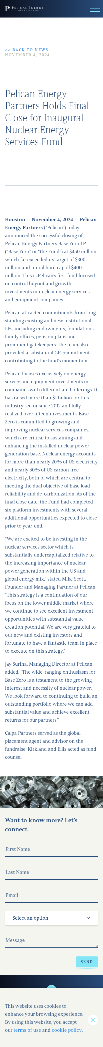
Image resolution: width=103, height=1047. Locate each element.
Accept (93, 1020)
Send (87, 961)
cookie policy (67, 1030)
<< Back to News (26, 50)
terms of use (27, 1030)
